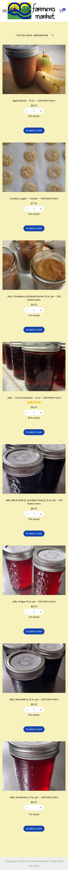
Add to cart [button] (35, 130)
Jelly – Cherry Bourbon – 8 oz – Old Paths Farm (34, 397)
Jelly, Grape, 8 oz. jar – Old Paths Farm (34, 601)
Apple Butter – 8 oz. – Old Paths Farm (34, 100)
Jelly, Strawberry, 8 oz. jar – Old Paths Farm (34, 797)
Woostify (34, 866)
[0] (61, 11)
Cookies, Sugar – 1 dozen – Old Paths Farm (34, 198)
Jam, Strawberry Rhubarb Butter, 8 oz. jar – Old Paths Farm (34, 298)
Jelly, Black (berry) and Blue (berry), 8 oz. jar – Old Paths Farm (34, 502)
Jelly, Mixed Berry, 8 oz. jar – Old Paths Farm (34, 699)
